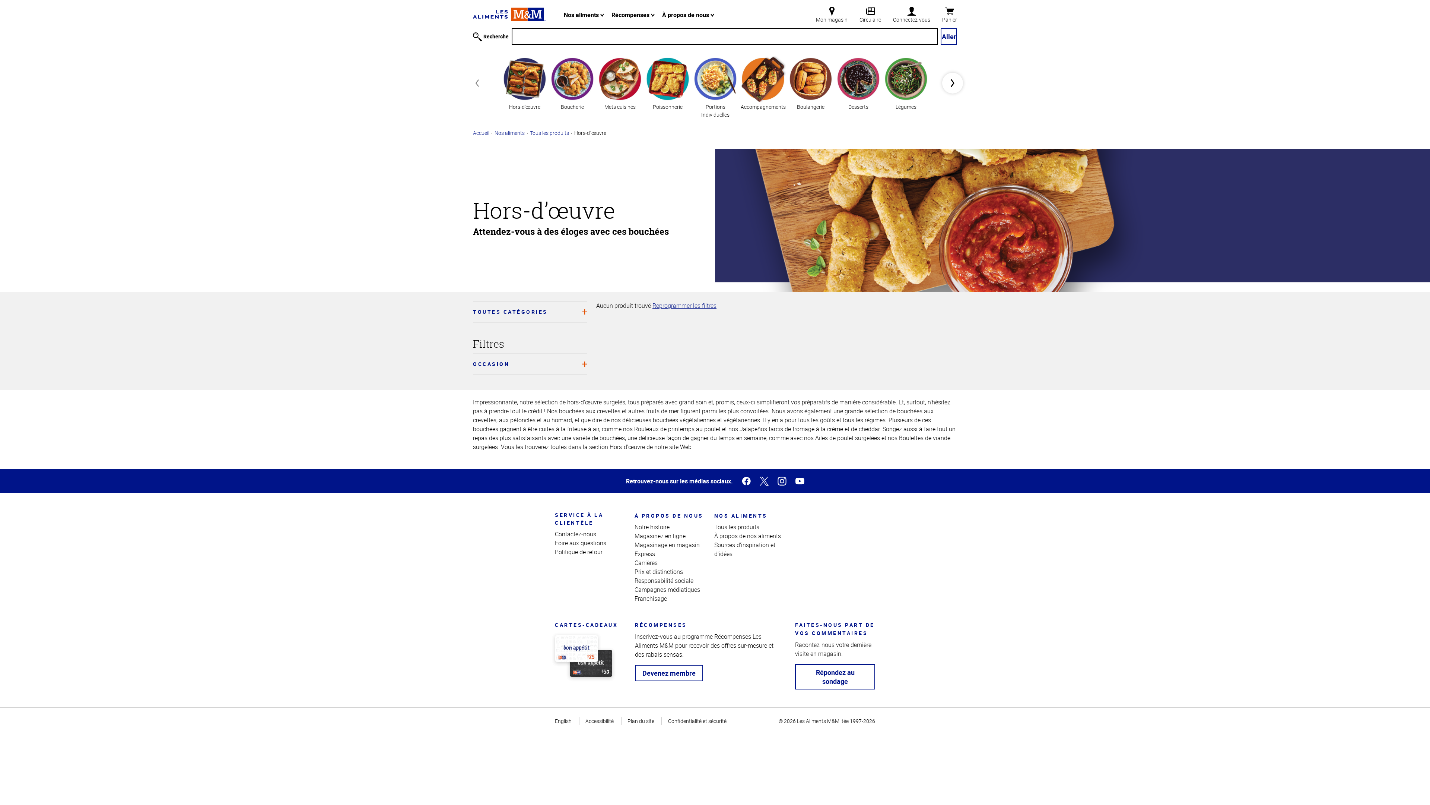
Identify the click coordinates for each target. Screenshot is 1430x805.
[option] (525, 83)
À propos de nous (686, 15)
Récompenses (631, 15)
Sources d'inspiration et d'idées (744, 549)
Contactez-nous (575, 534)
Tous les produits (549, 132)
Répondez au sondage (835, 677)
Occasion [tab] (491, 363)
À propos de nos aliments (747, 536)
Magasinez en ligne (660, 536)
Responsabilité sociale (664, 581)
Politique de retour (579, 552)
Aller (949, 36)
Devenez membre (669, 673)
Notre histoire (652, 527)
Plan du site (640, 720)
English (563, 720)
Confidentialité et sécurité (697, 720)
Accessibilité (599, 720)
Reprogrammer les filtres (684, 306)
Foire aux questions (580, 543)
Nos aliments (582, 15)
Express (645, 554)
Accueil (481, 132)
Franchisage (651, 598)
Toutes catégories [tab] (510, 311)
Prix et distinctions (659, 572)
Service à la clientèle (579, 518)
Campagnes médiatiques (667, 589)
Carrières (646, 563)
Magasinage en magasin (667, 545)
